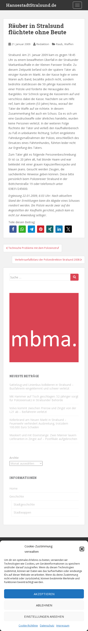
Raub (59, 44)
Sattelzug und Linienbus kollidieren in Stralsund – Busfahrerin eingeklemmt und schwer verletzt (41, 386)
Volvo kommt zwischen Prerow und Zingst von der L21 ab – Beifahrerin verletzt (42, 410)
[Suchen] (74, 277)
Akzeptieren (44, 594)
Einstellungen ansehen (44, 616)
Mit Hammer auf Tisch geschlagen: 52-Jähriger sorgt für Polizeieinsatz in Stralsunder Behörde (43, 398)
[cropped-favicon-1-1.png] (44, 327)
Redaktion (42, 44)
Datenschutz (47, 625)
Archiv (14, 458)
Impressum (62, 625)
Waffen (68, 44)
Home (13, 488)
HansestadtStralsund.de (31, 5)
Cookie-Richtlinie (28, 625)
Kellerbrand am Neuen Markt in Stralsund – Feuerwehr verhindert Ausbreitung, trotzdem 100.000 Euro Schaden (38, 423)
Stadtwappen (22, 512)
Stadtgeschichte (24, 504)
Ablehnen (44, 605)
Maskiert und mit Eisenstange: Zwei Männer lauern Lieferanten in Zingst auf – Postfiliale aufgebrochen (43, 437)
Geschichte (16, 496)
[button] (82, 549)
